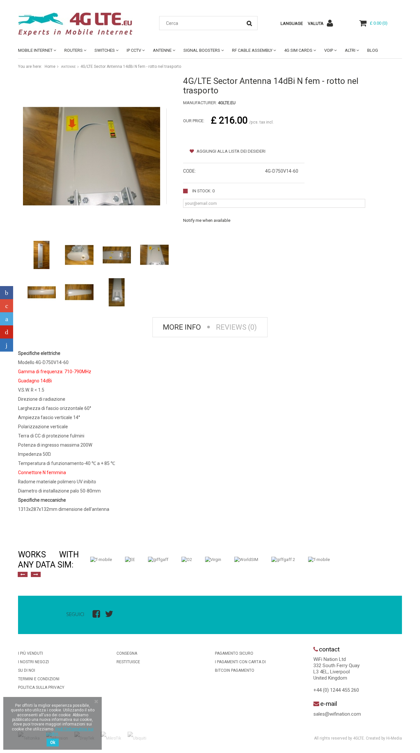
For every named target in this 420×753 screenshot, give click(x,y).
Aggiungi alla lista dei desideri (230, 151)
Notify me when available (206, 220)
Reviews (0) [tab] (236, 327)
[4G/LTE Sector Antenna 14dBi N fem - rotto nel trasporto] (41, 255)
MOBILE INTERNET (35, 50)
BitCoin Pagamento (234, 670)
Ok (52, 742)
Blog (372, 50)
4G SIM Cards (298, 50)
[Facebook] (6, 292)
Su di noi (26, 670)
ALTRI (350, 50)
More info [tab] (182, 327)
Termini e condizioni (38, 679)
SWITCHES (104, 50)
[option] (101, 559)
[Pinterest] (6, 331)
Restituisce (128, 662)
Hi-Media (394, 738)
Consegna (126, 653)
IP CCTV (134, 50)
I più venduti (30, 653)
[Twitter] (6, 318)
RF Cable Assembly (252, 50)
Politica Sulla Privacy (41, 687)
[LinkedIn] (6, 345)
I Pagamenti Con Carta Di (240, 662)
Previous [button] (23, 574)
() (379, 23)
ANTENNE (162, 50)
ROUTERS (73, 50)
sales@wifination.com (337, 714)
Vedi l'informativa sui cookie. (70, 731)
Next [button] (36, 574)
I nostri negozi (33, 662)
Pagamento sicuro (234, 653)
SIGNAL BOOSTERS (201, 50)
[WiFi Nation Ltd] (78, 24)
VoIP (328, 50)
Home (50, 66)
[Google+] (6, 305)
